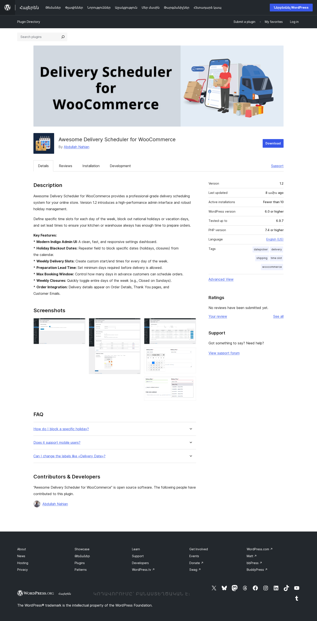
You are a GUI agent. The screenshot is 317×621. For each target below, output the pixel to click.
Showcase (82, 549)
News (21, 556)
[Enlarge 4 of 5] (190, 353)
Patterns (81, 569)
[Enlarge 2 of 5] (135, 324)
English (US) (275, 239)
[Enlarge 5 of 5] (190, 382)
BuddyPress (257, 569)
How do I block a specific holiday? (61, 429)
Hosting (22, 563)
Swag (195, 569)
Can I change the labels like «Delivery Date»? (69, 456)
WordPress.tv (143, 569)
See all (278, 316)
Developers (140, 563)
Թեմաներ (82, 556)
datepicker (261, 249)
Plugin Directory (28, 22)
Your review (218, 316)
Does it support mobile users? (56, 443)
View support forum (224, 353)
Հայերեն (64, 593)
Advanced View (221, 279)
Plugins (80, 563)
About (21, 549)
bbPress (254, 563)
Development (120, 166)
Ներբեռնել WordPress (291, 7)
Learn (136, 549)
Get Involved (198, 549)
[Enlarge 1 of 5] (79, 324)
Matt (252, 556)
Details (43, 166)
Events (194, 556)
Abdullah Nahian (76, 147)
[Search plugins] (63, 37)
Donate (196, 563)
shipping (261, 258)
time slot (276, 258)
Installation (91, 166)
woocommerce (272, 266)
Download (273, 143)
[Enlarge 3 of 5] (190, 324)
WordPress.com (260, 549)
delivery (276, 249)
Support (277, 166)
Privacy (22, 569)
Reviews (65, 166)
